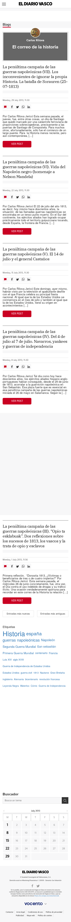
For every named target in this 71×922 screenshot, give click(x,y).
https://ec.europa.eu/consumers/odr (46, 896)
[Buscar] (65, 800)
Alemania (19, 679)
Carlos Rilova (35, 40)
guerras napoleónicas (21, 640)
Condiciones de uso (35, 912)
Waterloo (24, 685)
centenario (41, 653)
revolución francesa (49, 679)
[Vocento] (35, 904)
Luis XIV (7, 659)
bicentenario (31, 679)
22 (7, 848)
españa (34, 633)
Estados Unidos (11, 672)
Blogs (7, 24)
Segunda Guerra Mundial (19, 646)
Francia (53, 653)
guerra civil (26, 672)
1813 (36, 672)
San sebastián (46, 646)
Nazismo (44, 672)
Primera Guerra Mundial (18, 653)
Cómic (34, 685)
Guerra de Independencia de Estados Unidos (26, 666)
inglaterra (8, 679)
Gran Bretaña (57, 672)
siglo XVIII (18, 659)
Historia (14, 633)
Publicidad (20, 915)
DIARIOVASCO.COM (35, 872)
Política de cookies (45, 915)
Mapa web (31, 915)
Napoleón (48, 640)
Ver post (17, 144)
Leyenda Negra (11, 685)
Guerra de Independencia (52, 685)
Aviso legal (20, 912)
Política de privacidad (54, 912)
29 (7, 856)
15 (7, 840)
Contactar (9, 912)
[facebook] (32, 885)
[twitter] (38, 885)
